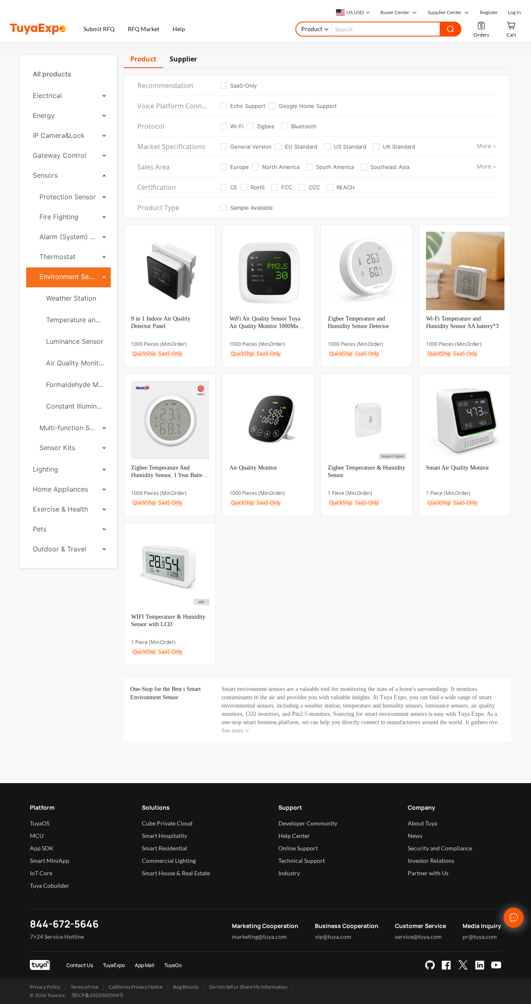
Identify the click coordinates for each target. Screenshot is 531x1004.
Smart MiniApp (49, 860)
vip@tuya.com (333, 936)
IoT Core (41, 873)
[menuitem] (68, 74)
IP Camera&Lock (59, 135)
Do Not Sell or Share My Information (248, 987)
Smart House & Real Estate (176, 873)
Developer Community (307, 823)
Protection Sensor (67, 197)
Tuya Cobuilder (49, 885)
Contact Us (79, 965)
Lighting (45, 469)
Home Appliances (60, 489)
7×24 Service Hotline (57, 936)
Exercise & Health (60, 509)
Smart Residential (164, 848)
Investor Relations (431, 860)
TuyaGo (173, 965)
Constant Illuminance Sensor (75, 406)
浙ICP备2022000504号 (98, 995)
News (415, 835)
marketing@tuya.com (259, 936)
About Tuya (422, 823)
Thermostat (57, 256)
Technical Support (301, 860)
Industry (289, 873)
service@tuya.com (418, 936)
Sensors (45, 175)
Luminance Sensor (74, 341)
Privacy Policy (45, 987)
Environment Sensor (68, 276)
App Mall (144, 965)
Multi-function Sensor (68, 428)
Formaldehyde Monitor (75, 384)
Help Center (294, 835)
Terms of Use (84, 987)
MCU (37, 835)
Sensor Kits (57, 447)
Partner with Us (428, 873)
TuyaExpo (114, 965)
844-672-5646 (64, 924)
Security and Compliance (440, 848)
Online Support (298, 848)
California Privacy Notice (136, 987)
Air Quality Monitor (75, 363)
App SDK (42, 848)
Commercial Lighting (169, 860)
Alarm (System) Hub (68, 237)
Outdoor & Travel (59, 549)
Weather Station (71, 298)
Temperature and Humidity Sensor (75, 320)
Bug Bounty (186, 987)
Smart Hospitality (164, 835)
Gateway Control (59, 155)
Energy (44, 115)
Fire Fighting (58, 217)
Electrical (47, 95)
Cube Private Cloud (167, 823)
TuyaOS (39, 823)
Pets (39, 529)
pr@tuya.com (480, 936)
